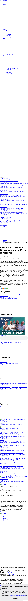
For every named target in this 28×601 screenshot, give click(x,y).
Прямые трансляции (11, 37)
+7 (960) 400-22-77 (10, 574)
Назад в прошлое (10, 69)
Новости (5, 4)
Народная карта (9, 73)
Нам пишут (8, 16)
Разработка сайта (4, 511)
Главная (5, 3)
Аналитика (5, 38)
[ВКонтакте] (1, 288)
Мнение (8, 52)
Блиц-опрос (8, 35)
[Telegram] (5, 288)
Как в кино (8, 72)
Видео (4, 29)
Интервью (8, 31)
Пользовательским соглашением (18, 595)
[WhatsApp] (7, 288)
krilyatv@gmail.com (9, 572)
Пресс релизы (9, 18)
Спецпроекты (6, 55)
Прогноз (8, 53)
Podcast (7, 30)
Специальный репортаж (12, 68)
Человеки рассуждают (11, 70)
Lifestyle (8, 74)
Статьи (7, 50)
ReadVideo (8, 33)
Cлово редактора (10, 54)
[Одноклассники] (3, 288)
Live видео (8, 34)
